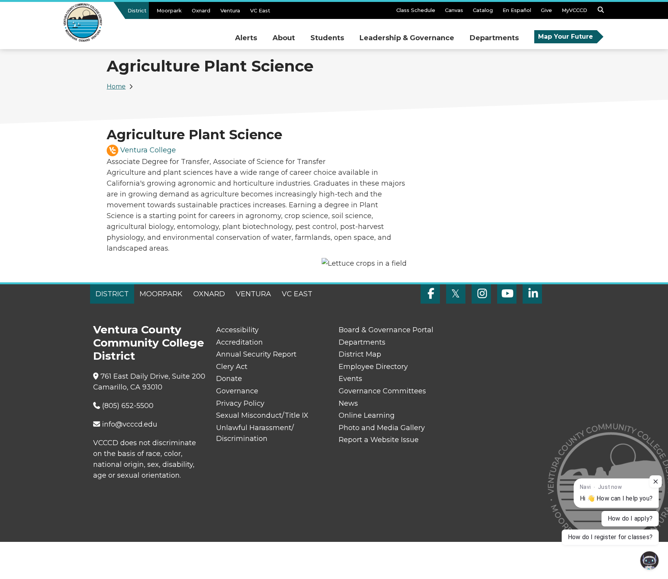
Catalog (483, 10)
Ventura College (148, 150)
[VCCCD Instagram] (481, 294)
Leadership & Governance (407, 38)
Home (116, 86)
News (348, 403)
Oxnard (201, 10)
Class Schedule (415, 10)
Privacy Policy (240, 403)
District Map (360, 354)
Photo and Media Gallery (382, 428)
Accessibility (237, 330)
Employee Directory (373, 366)
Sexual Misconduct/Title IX (262, 415)
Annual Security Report (256, 354)
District (137, 10)
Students (327, 38)
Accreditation (239, 342)
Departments (494, 38)
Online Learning (367, 415)
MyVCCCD (574, 10)
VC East (260, 10)
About (284, 38)
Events (350, 378)
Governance (237, 391)
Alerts (246, 38)
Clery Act (231, 366)
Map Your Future (565, 36)
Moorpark (169, 10)
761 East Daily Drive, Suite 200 (153, 376)
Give (546, 10)
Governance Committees (382, 391)
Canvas (454, 10)
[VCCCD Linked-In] (532, 294)
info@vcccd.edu (129, 424)
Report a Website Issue (379, 440)
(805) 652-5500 (127, 405)
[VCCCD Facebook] (430, 294)
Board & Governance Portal (386, 330)
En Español (517, 10)
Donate (229, 378)
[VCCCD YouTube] (506, 294)
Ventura (230, 10)
